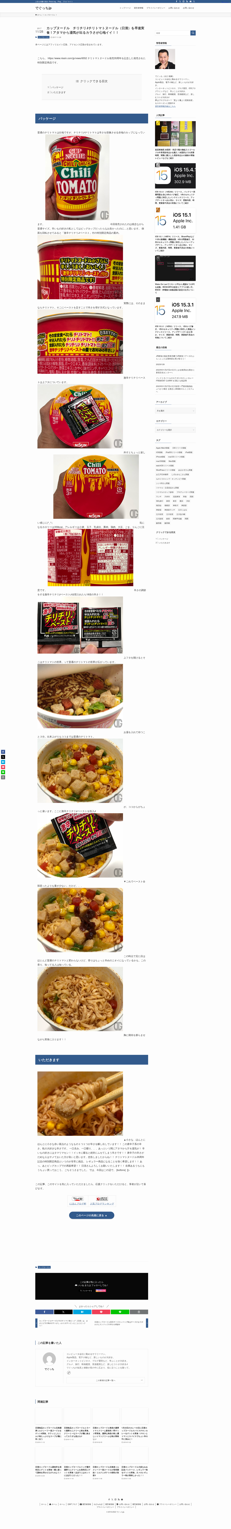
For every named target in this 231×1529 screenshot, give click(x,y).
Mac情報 (172, 461)
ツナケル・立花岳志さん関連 (167, 487)
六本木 (167, 496)
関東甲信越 (177, 518)
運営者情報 (86, 1504)
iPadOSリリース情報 (174, 452)
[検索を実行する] (193, 33)
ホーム (43, 1504)
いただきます (58, 92)
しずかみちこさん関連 (180, 474)
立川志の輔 (180, 514)
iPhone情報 (160, 456)
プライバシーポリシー (168, 1504)
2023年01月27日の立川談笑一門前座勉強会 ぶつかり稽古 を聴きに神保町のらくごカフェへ (175, 389)
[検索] (194, 1)
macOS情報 (160, 461)
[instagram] (183, 1)
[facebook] (176, 1)
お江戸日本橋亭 (162, 474)
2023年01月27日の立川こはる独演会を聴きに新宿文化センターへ (175, 371)
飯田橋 (158, 523)
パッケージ (57, 87)
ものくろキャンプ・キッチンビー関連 (171, 479)
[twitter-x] (180, 1)
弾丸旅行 (159, 501)
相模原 (167, 505)
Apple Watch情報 (162, 448)
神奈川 (175, 505)
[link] (69, 1372)
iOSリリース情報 (179, 448)
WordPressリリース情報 (165, 470)
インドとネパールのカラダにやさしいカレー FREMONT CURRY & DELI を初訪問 (174, 379)
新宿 (168, 501)
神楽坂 (184, 505)
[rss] (187, 1)
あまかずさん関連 (185, 470)
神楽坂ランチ (170, 509)
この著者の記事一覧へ (105, 1380)
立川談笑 (159, 518)
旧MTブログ (72, 1504)
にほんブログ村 (77, 1203)
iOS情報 (159, 452)
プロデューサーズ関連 (185, 492)
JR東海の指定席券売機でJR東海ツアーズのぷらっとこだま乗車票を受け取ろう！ (175, 357)
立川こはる (182, 509)
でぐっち (49, 1369)
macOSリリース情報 (176, 456)
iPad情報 (188, 452)
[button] (44, 1312)
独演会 (158, 505)
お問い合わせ (124, 1504)
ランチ (158, 496)
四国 (191, 496)
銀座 (168, 518)
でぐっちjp (43, 7)
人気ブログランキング (102, 1203)
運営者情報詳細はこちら (165, 106)
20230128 (160, 364)
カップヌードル (43, 37)
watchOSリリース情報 (165, 465)
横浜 (181, 501)
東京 (174, 501)
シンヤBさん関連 (163, 483)
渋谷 (188, 501)
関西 (186, 518)
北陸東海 (176, 496)
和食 (185, 496)
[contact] (190, 1)
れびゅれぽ (98, 1504)
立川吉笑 (159, 514)
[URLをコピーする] (139, 1312)
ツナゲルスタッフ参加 (165, 492)
